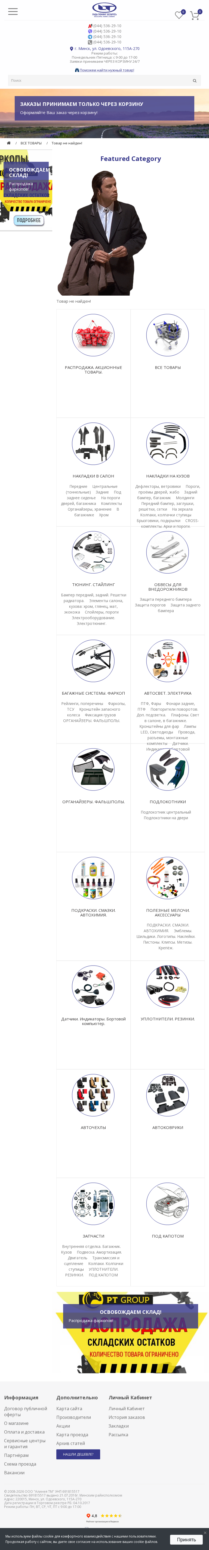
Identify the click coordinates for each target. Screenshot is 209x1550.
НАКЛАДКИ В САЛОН (93, 476)
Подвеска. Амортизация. (99, 1252)
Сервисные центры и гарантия (24, 1444)
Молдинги (185, 497)
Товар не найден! (67, 143)
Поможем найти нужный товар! (106, 70)
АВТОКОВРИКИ (167, 1127)
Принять (186, 1539)
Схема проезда (20, 1464)
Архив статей (70, 1443)
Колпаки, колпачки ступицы (165, 514)
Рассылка (118, 1435)
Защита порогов (150, 605)
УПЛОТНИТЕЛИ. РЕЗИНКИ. (168, 1018)
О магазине (16, 1423)
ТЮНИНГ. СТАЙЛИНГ (93, 584)
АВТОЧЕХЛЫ (93, 1127)
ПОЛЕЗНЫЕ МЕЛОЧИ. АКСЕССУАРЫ (168, 912)
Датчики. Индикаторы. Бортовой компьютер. (93, 1021)
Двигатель (77, 1257)
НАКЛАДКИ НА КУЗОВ (168, 476)
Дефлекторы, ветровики (158, 486)
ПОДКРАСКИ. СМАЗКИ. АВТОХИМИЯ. (93, 912)
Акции (63, 1426)
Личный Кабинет (127, 1409)
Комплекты (111, 503)
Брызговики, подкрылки (158, 520)
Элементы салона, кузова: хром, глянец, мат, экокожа (93, 606)
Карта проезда (72, 1435)
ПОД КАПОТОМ (103, 1274)
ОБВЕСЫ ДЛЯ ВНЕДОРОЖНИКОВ (168, 587)
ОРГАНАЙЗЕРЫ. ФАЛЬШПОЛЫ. (91, 720)
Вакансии (14, 1473)
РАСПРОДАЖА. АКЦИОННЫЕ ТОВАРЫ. (93, 370)
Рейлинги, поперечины (82, 703)
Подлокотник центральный (166, 812)
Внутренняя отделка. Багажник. (91, 1246)
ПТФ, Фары (151, 703)
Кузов (66, 1252)
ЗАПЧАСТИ (93, 1236)
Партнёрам (16, 1455)
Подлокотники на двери (166, 817)
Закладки (119, 1426)
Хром (104, 514)
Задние (102, 492)
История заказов (127, 1417)
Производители (73, 1417)
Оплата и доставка (24, 1432)
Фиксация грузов (100, 714)
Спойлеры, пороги (102, 612)
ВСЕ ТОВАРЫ (31, 143)
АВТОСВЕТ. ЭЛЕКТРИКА (167, 693)
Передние (78, 486)
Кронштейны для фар (159, 726)
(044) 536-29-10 (107, 25)
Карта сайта (69, 1409)
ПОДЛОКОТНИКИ (168, 801)
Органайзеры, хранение (90, 509)
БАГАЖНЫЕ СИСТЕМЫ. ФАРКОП (93, 693)
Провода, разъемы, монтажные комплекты (171, 737)
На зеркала (182, 509)
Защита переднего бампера (166, 599)
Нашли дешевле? (78, 1454)
